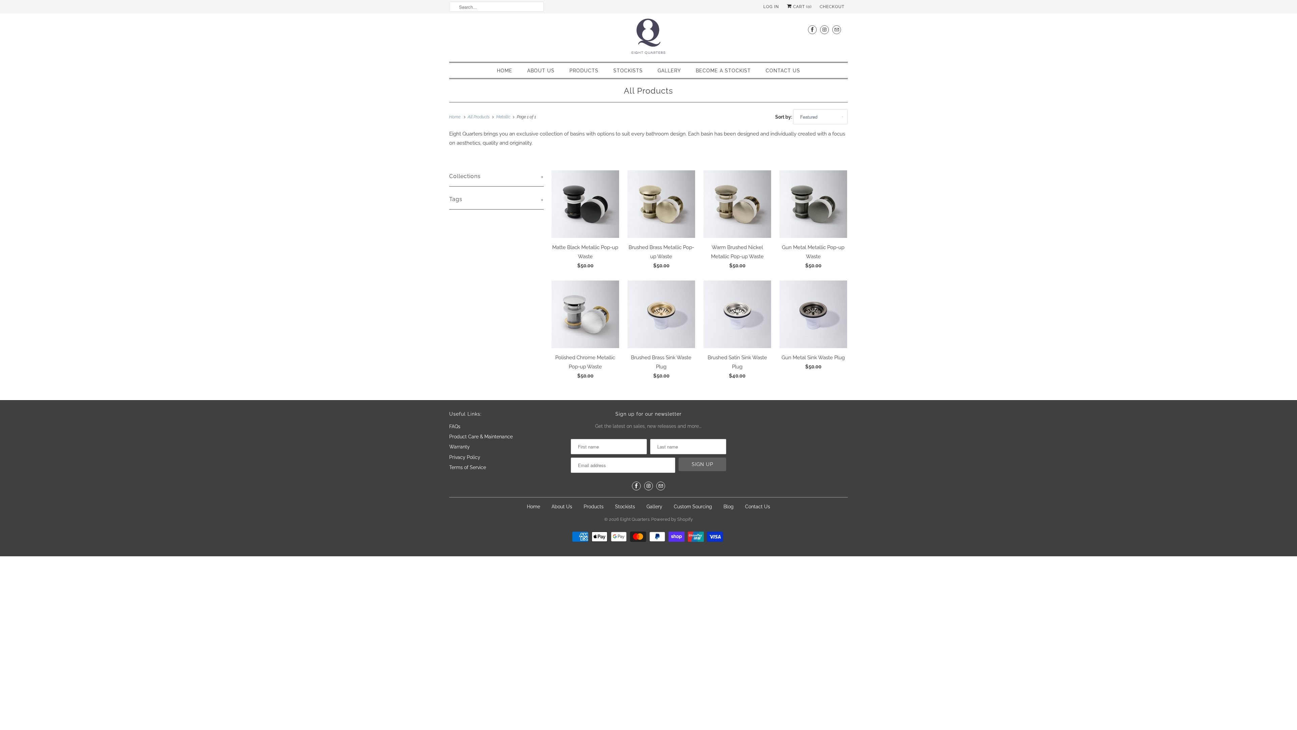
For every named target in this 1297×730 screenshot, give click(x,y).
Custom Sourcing (693, 506)
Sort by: (784, 117)
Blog (728, 506)
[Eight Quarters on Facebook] (812, 29)
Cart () (802, 6)
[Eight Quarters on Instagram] (824, 29)
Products (584, 70)
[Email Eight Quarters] (836, 29)
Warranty (459, 446)
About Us (541, 70)
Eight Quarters (635, 519)
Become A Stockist (723, 70)
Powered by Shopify (672, 519)
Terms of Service (467, 467)
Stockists (628, 70)
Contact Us (783, 70)
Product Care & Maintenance (481, 436)
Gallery (669, 70)
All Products (648, 91)
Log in (771, 6)
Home (504, 70)
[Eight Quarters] (648, 37)
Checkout (832, 6)
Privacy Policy (464, 457)
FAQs (454, 426)
